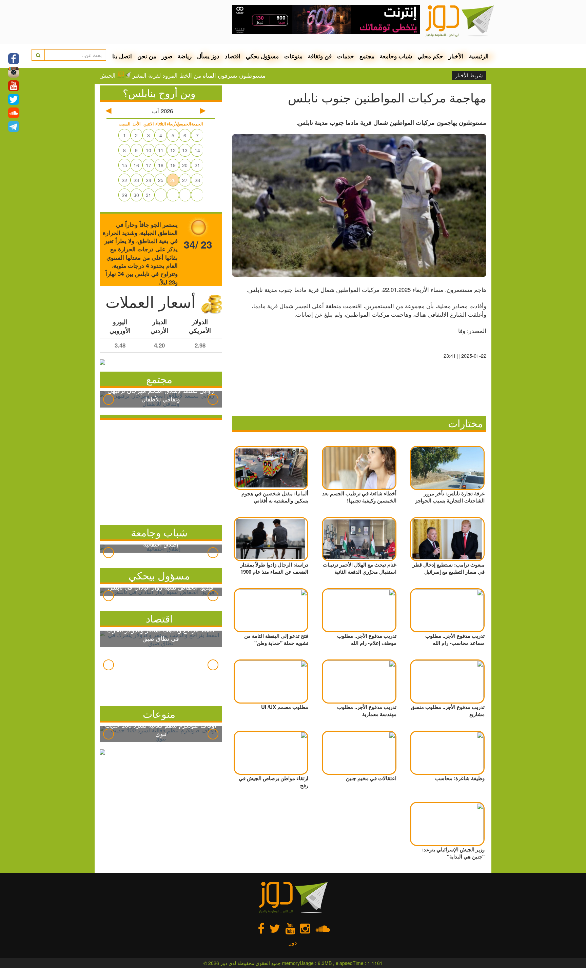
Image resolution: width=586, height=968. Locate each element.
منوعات (293, 56)
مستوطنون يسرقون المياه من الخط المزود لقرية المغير (226, 75)
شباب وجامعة (396, 56)
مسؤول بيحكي (159, 575)
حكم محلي (430, 56)
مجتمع (366, 56)
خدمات (345, 56)
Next (213, 399)
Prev (108, 399)
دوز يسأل (208, 56)
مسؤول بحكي (262, 56)
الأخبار (456, 56)
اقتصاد (232, 56)
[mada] (326, 17)
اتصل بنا (122, 56)
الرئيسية (479, 56)
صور (167, 56)
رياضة (185, 56)
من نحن (146, 56)
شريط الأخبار (469, 75)
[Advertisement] (161, 470)
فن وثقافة (320, 56)
